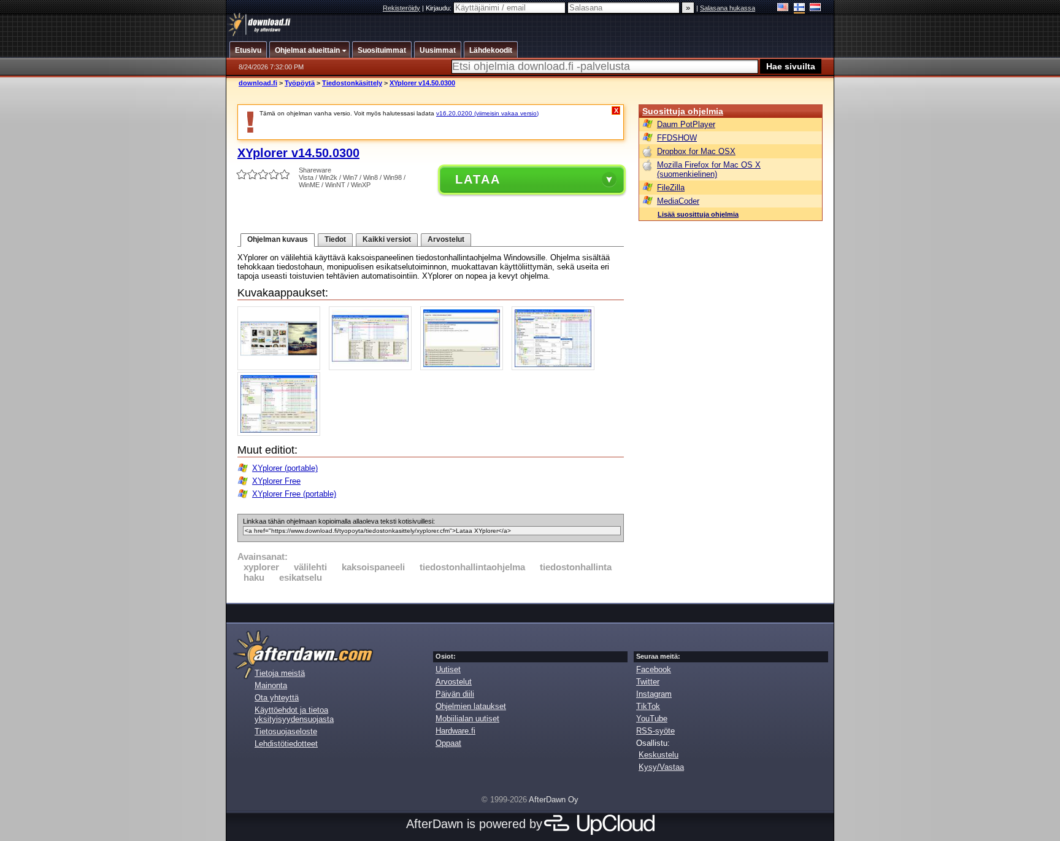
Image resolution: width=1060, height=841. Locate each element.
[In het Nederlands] (815, 8)
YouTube (651, 718)
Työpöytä (300, 83)
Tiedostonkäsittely (352, 83)
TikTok (648, 706)
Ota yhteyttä (277, 697)
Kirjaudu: (439, 8)
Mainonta (271, 685)
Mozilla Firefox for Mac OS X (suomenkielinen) (709, 169)
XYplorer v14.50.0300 (422, 83)
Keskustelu (658, 754)
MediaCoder (678, 201)
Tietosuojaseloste (286, 731)
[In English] (783, 8)
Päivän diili (455, 694)
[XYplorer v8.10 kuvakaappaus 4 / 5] (556, 367)
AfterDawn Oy (553, 799)
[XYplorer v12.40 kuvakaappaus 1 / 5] (281, 367)
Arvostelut (446, 239)
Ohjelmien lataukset (471, 706)
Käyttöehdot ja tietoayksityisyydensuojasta (294, 714)
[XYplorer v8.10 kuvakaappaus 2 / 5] (373, 367)
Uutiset (448, 669)
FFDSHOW (677, 137)
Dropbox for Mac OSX (696, 151)
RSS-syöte (655, 730)
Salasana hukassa (727, 8)
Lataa (478, 179)
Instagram (654, 694)
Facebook (653, 669)
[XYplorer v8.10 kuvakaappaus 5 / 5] (281, 433)
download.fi (258, 83)
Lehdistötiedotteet (286, 743)
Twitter (647, 681)
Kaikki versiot (387, 239)
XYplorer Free (276, 481)
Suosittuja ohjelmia (682, 111)
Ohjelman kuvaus (277, 239)
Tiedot (335, 239)
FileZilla (671, 187)
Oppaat (448, 743)
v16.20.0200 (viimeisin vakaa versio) (487, 113)
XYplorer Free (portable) (294, 493)
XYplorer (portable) (285, 468)
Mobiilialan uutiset (467, 718)
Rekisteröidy (401, 8)
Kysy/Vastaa (661, 767)
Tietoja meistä (280, 673)
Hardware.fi (455, 730)
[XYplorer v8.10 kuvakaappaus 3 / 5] (464, 367)
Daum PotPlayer (686, 124)
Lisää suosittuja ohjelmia (698, 214)
